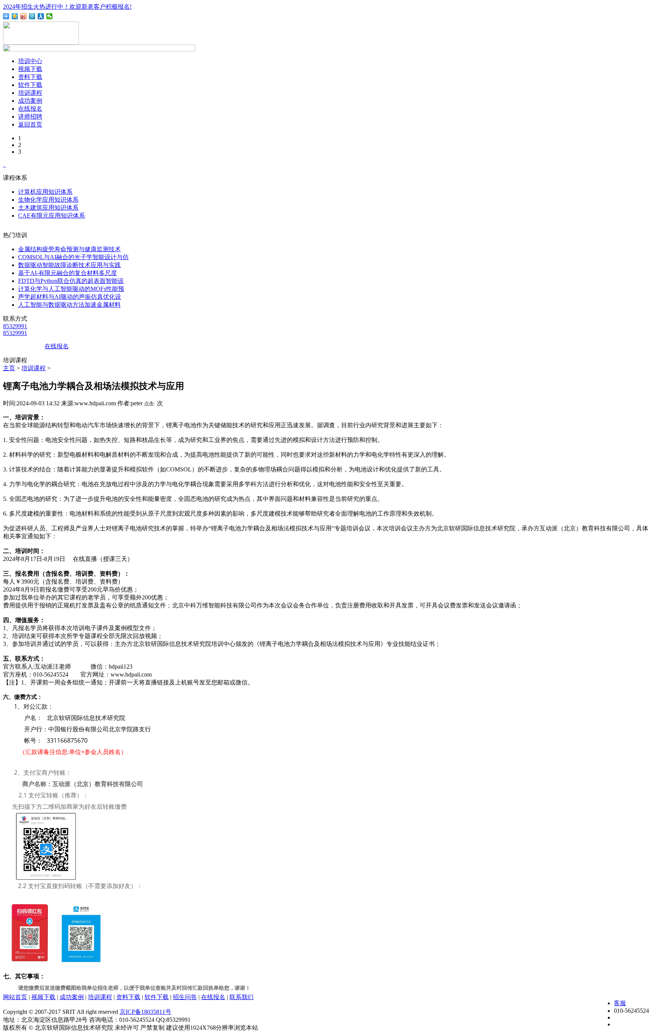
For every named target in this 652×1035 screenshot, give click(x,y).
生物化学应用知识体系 (48, 199)
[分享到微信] (49, 16)
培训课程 (30, 93)
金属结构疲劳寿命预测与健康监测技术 (69, 249)
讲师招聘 (30, 116)
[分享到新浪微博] (23, 16)
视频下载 (30, 69)
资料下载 (30, 77)
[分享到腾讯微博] (32, 16)
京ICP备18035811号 (145, 1012)
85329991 (15, 326)
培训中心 (30, 61)
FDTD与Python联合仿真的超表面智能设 (71, 281)
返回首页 (30, 124)
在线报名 (30, 108)
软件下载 (30, 85)
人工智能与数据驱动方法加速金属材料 (69, 304)
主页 (9, 368)
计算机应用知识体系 (45, 191)
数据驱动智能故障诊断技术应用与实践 (69, 265)
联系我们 (241, 997)
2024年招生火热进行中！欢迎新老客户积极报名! (67, 6)
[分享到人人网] (41, 16)
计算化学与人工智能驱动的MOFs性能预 (71, 289)
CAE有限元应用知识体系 (51, 215)
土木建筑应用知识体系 (48, 207)
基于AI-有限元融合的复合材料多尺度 (67, 273)
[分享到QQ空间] (15, 16)
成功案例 (30, 100)
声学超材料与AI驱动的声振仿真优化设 (69, 297)
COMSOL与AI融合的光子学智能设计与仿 (73, 257)
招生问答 (185, 997)
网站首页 (15, 997)
